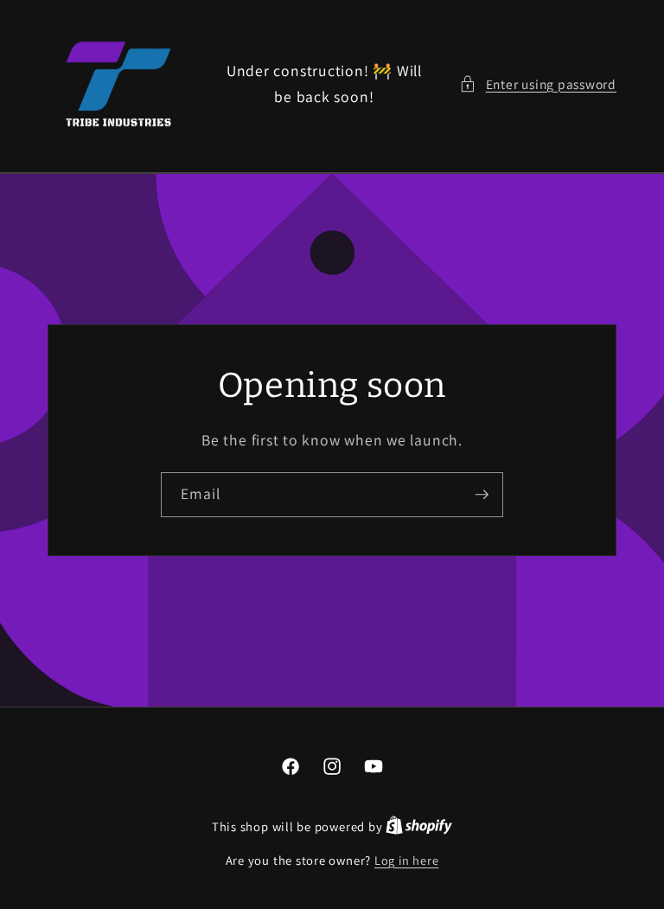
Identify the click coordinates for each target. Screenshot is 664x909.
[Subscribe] (481, 494)
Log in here (406, 860)
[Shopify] (419, 826)
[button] (537, 84)
